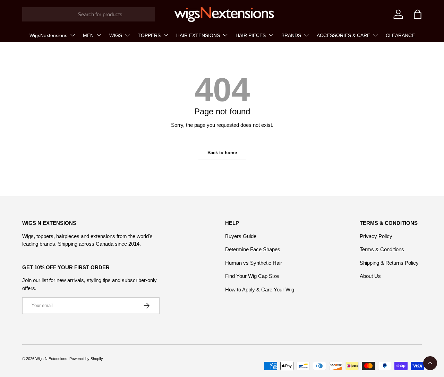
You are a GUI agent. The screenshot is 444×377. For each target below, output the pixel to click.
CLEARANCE (400, 35)
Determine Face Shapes (252, 249)
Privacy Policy (376, 236)
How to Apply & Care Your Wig (259, 289)
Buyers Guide (240, 236)
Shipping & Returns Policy (389, 263)
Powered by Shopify (86, 359)
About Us (370, 276)
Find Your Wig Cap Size (252, 276)
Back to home (222, 152)
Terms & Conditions (382, 249)
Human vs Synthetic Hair (253, 263)
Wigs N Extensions (51, 359)
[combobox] (88, 14)
